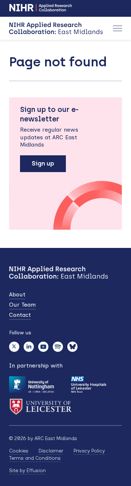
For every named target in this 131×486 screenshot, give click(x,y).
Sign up (43, 163)
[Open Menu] (117, 28)
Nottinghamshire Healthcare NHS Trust (88, 384)
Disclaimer (51, 451)
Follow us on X (14, 347)
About (17, 294)
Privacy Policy (89, 451)
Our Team (22, 304)
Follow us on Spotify (58, 347)
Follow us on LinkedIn (29, 347)
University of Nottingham (31, 384)
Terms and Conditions (35, 458)
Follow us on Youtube (43, 347)
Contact (20, 314)
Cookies (18, 451)
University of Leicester (40, 406)
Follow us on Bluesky (72, 347)
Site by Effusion (27, 470)
